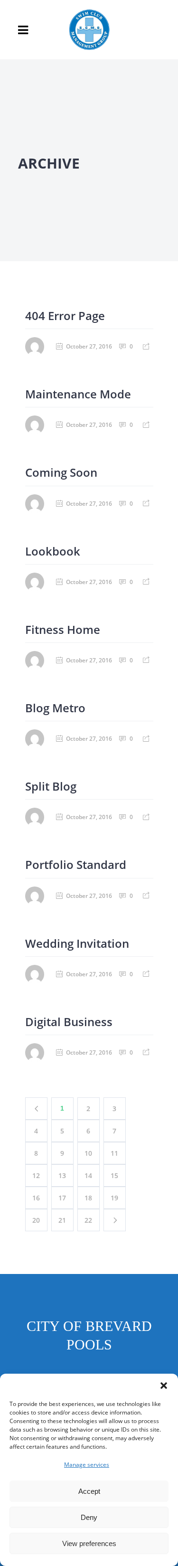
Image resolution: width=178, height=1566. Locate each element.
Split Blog (50, 786)
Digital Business (68, 1021)
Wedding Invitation (77, 943)
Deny (89, 1517)
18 (88, 1197)
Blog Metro (55, 708)
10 (88, 1153)
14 (88, 1175)
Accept (89, 1491)
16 (36, 1197)
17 (62, 1197)
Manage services (86, 1465)
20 (36, 1220)
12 (36, 1175)
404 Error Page (65, 315)
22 (88, 1220)
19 (114, 1197)
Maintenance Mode (78, 394)
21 (62, 1220)
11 (114, 1153)
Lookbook (52, 551)
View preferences (89, 1543)
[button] (164, 1385)
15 (114, 1175)
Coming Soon (61, 472)
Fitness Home (62, 629)
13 (62, 1175)
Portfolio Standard (75, 864)
